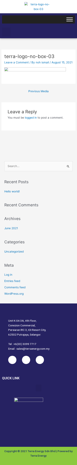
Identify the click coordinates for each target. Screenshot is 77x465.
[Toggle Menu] (69, 19)
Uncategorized (14, 251)
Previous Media (38, 91)
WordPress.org (14, 293)
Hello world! (12, 191)
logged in (31, 117)
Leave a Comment (16, 62)
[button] (6, 32)
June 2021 (11, 228)
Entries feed (12, 281)
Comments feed (14, 287)
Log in (8, 274)
